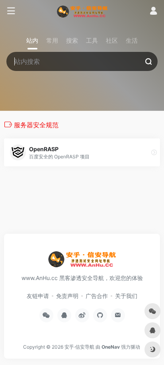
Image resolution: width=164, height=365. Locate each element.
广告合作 (97, 295)
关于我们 (126, 295)
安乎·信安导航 (79, 347)
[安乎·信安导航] (82, 11)
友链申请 (38, 295)
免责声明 (67, 295)
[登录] (153, 12)
